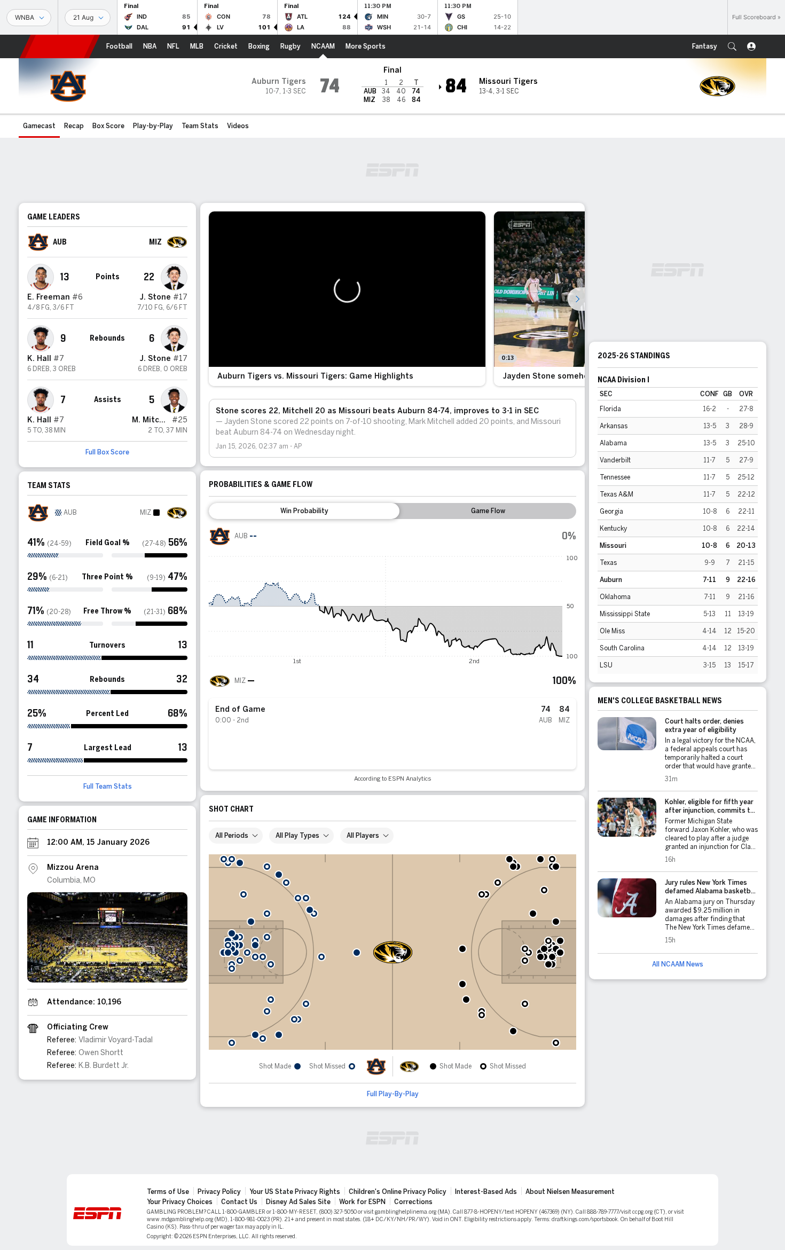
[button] (732, 46)
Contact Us (239, 1202)
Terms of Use (168, 1192)
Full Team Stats (107, 786)
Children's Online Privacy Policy (397, 1192)
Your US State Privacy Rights (294, 1192)
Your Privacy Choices (180, 1202)
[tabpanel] (392, 653)
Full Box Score (107, 452)
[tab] (304, 511)
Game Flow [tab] (488, 511)
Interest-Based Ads (486, 1192)
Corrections (413, 1202)
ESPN (60, 46)
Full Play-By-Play (393, 1094)
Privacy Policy (219, 1192)
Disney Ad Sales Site (298, 1202)
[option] (347, 298)
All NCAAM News (677, 964)
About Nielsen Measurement (570, 1192)
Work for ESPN (362, 1202)
